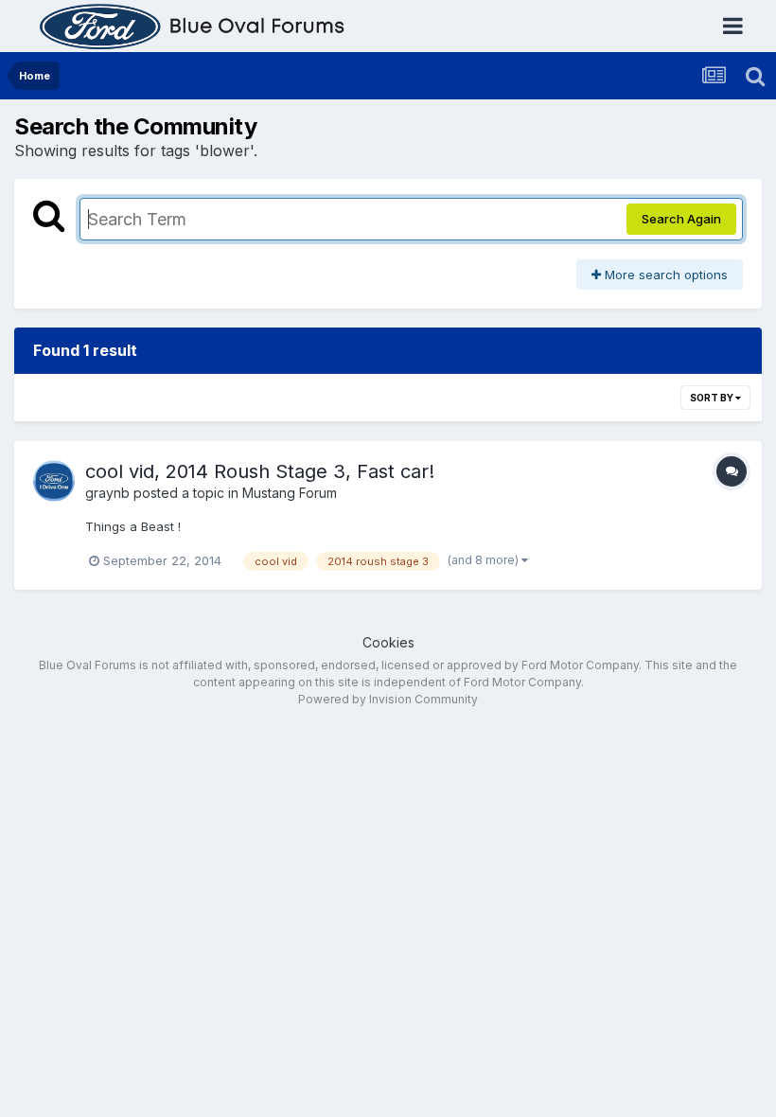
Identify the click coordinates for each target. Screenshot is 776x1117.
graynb (107, 493)
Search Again (681, 218)
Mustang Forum (289, 493)
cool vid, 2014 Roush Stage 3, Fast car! (259, 471)
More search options (664, 274)
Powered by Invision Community (388, 699)
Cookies (388, 642)
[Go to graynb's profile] (54, 481)
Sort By (712, 397)
